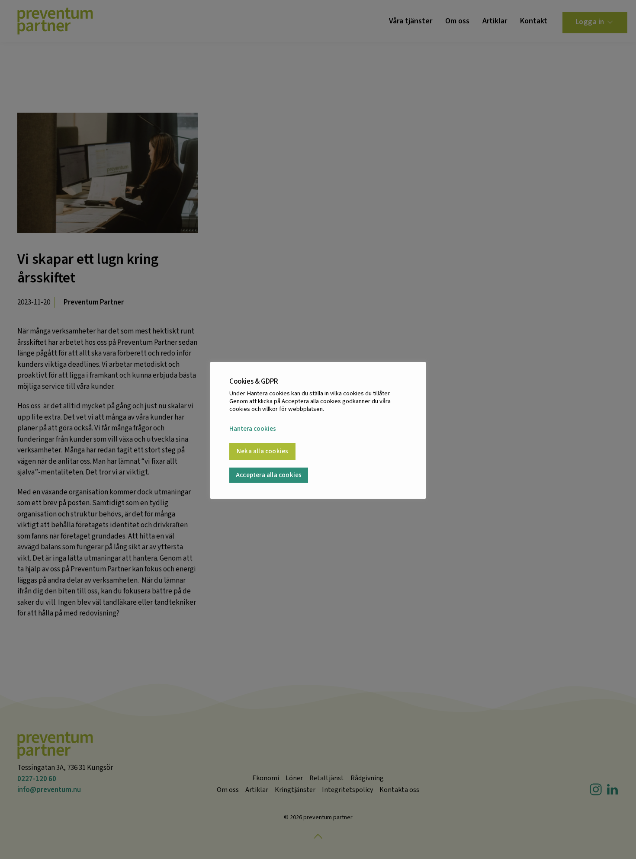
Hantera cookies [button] (252, 429)
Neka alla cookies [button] (262, 451)
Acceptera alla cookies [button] (269, 475)
